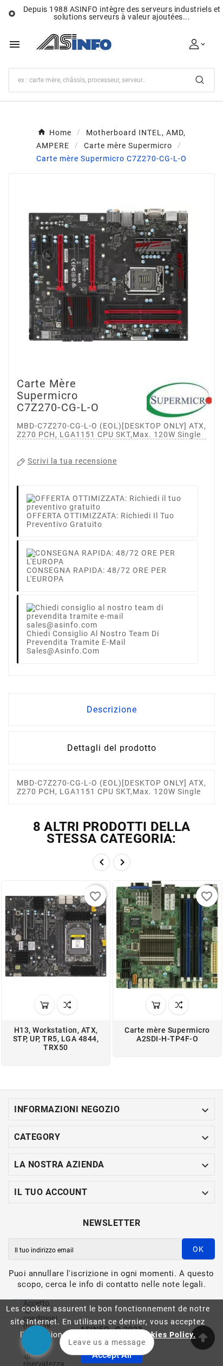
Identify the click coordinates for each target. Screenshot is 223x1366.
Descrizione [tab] (112, 709)
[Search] (199, 80)
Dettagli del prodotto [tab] (111, 748)
